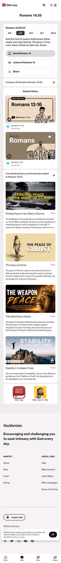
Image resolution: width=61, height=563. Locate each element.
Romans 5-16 (19, 162)
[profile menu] (53, 5)
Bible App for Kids (40, 400)
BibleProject (15, 129)
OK (53, 534)
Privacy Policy (20, 537)
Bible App (19, 400)
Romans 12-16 (19, 125)
